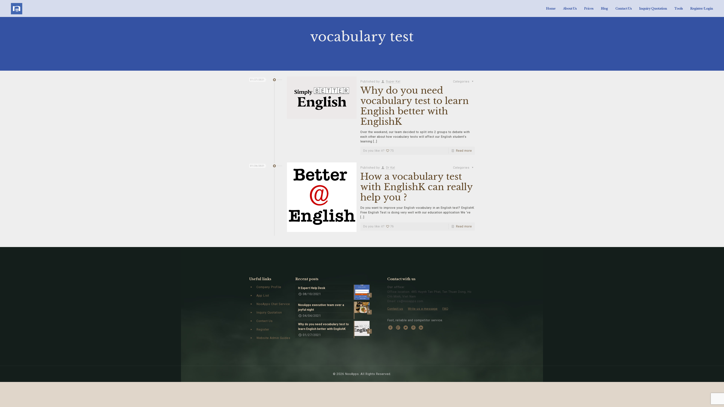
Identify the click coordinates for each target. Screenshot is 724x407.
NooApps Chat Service (273, 304)
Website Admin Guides (273, 338)
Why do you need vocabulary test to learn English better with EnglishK (414, 106)
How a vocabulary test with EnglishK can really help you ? (416, 187)
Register (262, 329)
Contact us (395, 309)
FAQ (445, 309)
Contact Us (264, 321)
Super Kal (393, 81)
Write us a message (423, 309)
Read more (464, 150)
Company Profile (268, 287)
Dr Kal (390, 167)
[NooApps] (16, 8)
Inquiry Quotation (269, 312)
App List (262, 295)
